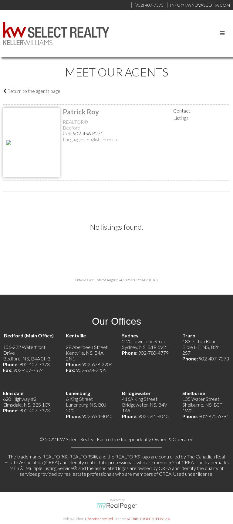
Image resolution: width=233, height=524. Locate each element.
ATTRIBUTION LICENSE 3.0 (148, 518)
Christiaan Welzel (99, 518)
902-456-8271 (88, 133)
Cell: (68, 133)
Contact (181, 110)
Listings (180, 118)
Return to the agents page (33, 91)
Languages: (74, 139)
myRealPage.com (116, 506)
